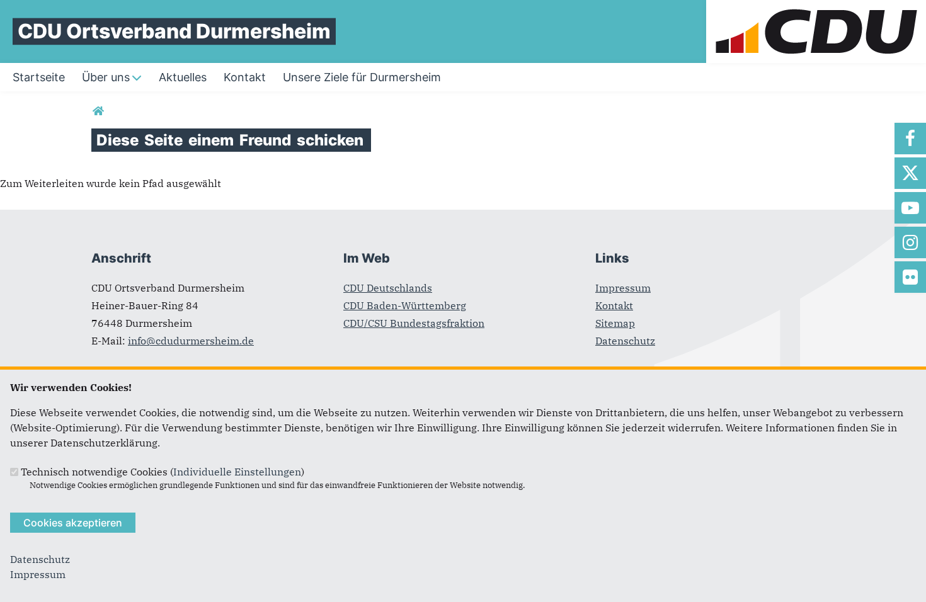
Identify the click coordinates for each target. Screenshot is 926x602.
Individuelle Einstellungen (237, 471)
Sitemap (615, 323)
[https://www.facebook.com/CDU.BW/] (910, 138)
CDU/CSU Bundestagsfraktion (413, 323)
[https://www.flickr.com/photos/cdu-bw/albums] (910, 277)
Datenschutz (625, 340)
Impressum (623, 287)
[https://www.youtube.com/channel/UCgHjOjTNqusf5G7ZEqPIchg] (910, 208)
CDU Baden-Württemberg (404, 305)
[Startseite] (816, 7)
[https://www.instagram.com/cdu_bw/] (910, 242)
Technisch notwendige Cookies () (162, 471)
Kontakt (614, 305)
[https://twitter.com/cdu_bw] (910, 173)
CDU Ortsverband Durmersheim (174, 31)
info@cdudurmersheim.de (191, 340)
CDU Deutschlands (387, 287)
